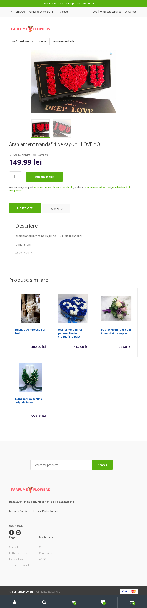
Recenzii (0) (56, 209)
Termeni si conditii (19, 565)
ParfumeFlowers (23, 591)
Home (42, 41)
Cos (95, 11)
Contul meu (130, 11)
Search (102, 465)
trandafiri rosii (119, 187)
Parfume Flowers (21, 41)
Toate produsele (64, 187)
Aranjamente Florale (44, 187)
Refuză (98, 3)
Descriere (25, 208)
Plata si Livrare (18, 11)
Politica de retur (18, 553)
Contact (64, 11)
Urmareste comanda (110, 11)
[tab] (24, 208)
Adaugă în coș (44, 176)
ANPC (42, 559)
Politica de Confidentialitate (43, 11)
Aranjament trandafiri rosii (97, 187)
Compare (43, 154)
